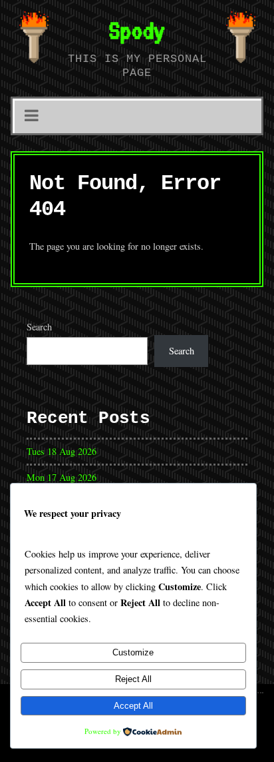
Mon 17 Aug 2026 (61, 477)
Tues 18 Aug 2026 (61, 451)
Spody (136, 30)
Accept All (133, 706)
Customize (133, 652)
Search (39, 326)
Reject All (133, 679)
